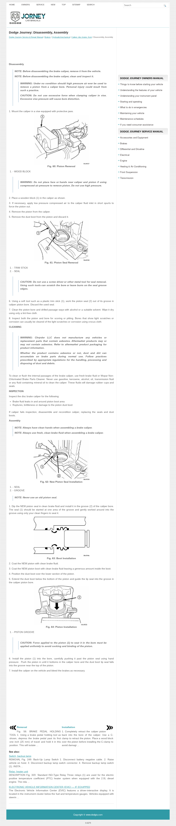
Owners (25, 5)
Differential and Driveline (132, 149)
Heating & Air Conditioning (133, 166)
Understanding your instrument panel (138, 95)
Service (40, 5)
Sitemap (76, 5)
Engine (123, 160)
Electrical (124, 154)
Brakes (48, 37)
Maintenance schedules (132, 118)
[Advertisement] (61, 50)
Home (12, 5)
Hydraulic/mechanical (61, 37)
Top (64, 5)
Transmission (126, 178)
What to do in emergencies (133, 107)
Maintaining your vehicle (132, 113)
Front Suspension (129, 172)
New (53, 5)
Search (91, 5)
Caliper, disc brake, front (82, 37)
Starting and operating (131, 101)
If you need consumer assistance (136, 124)
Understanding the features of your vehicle (141, 90)
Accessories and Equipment (134, 137)
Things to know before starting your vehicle (141, 84)
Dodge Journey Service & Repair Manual (26, 37)
